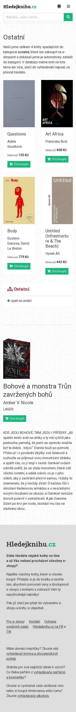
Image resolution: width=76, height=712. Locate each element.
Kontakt (34, 622)
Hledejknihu (19, 6)
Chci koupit (20, 164)
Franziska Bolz (56, 141)
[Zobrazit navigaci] (68, 7)
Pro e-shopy (15, 622)
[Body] (19, 200)
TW (8, 632)
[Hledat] (68, 17)
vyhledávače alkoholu (33, 696)
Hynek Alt (52, 254)
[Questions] (19, 103)
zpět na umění (20, 301)
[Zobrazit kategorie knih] (59, 7)
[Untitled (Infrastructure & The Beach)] (57, 200)
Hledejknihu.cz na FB (48, 627)
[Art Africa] (57, 103)
